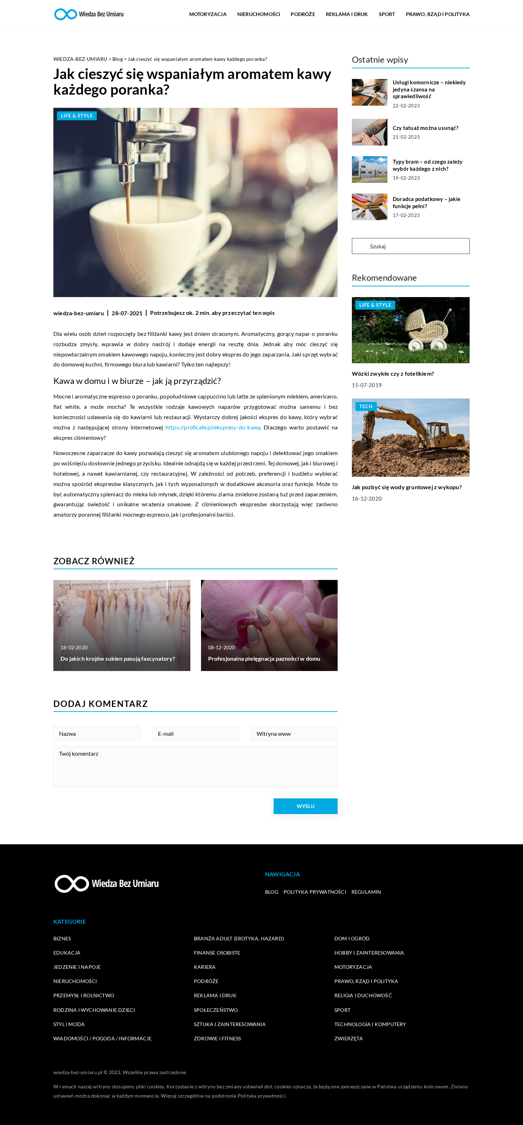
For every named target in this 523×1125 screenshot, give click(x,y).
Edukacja (67, 953)
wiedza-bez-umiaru (78, 313)
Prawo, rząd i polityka (438, 14)
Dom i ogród (352, 938)
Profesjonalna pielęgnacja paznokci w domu (264, 658)
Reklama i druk (347, 14)
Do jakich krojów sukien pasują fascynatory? (117, 658)
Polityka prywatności (315, 892)
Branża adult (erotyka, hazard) (239, 938)
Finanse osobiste (217, 953)
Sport (387, 14)
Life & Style (77, 115)
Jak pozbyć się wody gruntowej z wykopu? (407, 487)
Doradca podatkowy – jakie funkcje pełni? (426, 202)
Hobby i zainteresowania (369, 953)
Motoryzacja (208, 14)
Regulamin (366, 892)
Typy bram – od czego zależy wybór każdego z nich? (428, 165)
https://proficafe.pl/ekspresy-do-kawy (212, 427)
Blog (271, 892)
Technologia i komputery (370, 1024)
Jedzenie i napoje (77, 967)
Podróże (303, 14)
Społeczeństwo (216, 1010)
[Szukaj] (360, 246)
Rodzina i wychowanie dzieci (94, 1010)
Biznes (62, 938)
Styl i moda (69, 1024)
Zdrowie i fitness (217, 1038)
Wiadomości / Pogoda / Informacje (102, 1038)
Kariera (205, 967)
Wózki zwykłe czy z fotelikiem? (393, 373)
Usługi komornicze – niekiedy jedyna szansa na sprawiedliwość (429, 89)
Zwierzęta (348, 1038)
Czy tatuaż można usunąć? (425, 128)
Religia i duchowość (363, 995)
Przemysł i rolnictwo (83, 995)
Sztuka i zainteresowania (230, 1024)
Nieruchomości (258, 14)
